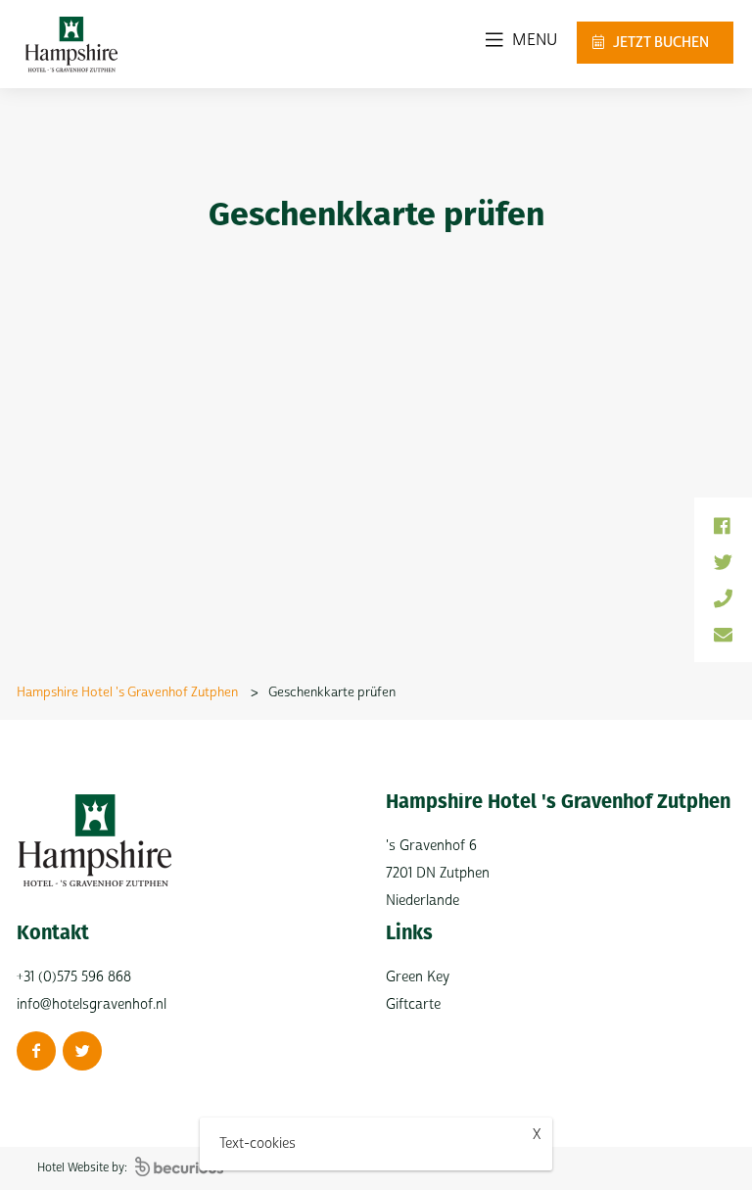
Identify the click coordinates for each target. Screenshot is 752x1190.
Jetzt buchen (659, 42)
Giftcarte (413, 1004)
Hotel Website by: (83, 1168)
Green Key (417, 977)
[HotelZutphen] (82, 1051)
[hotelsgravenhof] (36, 1051)
